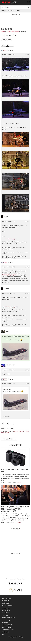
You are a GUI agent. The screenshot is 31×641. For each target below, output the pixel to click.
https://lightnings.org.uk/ (9, 275)
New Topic (5, 622)
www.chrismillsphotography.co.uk (10, 239)
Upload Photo (6, 610)
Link (27, 54)
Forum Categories (7, 620)
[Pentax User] (9, 2)
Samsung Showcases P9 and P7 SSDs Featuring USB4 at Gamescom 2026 (15, 508)
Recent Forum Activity (8, 617)
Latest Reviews (6, 598)
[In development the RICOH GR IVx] (15, 457)
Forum (13, 10)
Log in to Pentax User (18, 431)
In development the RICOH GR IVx (14, 470)
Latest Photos (6, 608)
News (19, 482)
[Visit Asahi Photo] (15, 590)
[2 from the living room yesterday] (3, 35)
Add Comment (7, 39)
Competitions (6, 612)
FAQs (3, 634)
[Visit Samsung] (15, 584)
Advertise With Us (7, 625)
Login (8, 10)
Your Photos (15, 32)
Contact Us (5, 632)
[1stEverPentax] (3, 365)
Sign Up (3, 10)
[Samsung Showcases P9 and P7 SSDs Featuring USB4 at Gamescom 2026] (15, 495)
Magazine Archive (7, 605)
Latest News (5, 603)
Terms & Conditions (7, 629)
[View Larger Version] (15, 64)
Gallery (18, 10)
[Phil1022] (4, 50)
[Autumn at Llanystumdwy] (15, 35)
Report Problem (6, 627)
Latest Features (6, 600)
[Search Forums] (28, 7)
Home (3, 32)
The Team (5, 615)
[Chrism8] (2, 216)
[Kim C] (3, 331)
